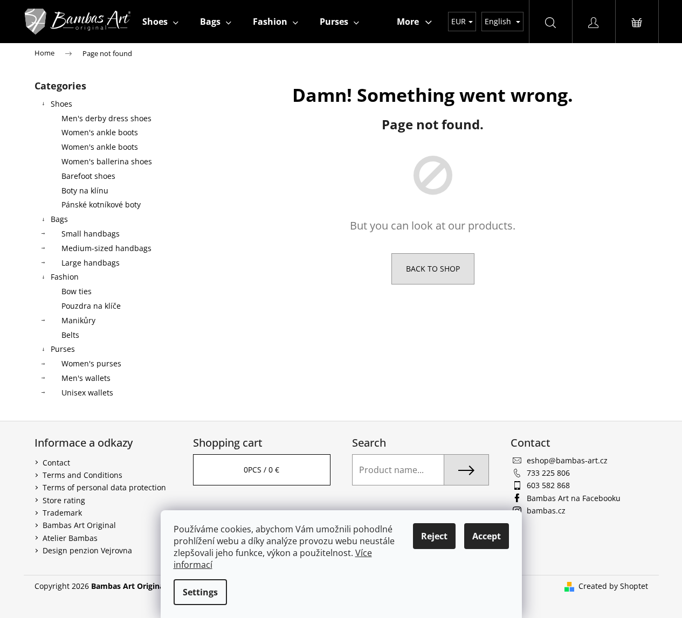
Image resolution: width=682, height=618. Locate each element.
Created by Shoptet (613, 586)
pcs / (261, 469)
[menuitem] (160, 21)
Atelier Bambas (70, 538)
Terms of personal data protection (104, 487)
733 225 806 (548, 473)
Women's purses (91, 363)
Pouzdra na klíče (91, 306)
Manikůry (78, 320)
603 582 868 (548, 485)
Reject (434, 536)
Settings (200, 592)
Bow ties (76, 291)
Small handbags (90, 233)
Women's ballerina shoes (106, 161)
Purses (63, 349)
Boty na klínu (84, 190)
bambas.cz (546, 510)
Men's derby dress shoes (106, 118)
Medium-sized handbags (106, 248)
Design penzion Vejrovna (87, 550)
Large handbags (90, 263)
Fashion (65, 277)
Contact (56, 462)
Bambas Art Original (79, 525)
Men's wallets (86, 378)
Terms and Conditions (82, 475)
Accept (486, 536)
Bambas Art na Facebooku (574, 498)
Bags (59, 219)
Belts (70, 335)
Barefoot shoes (88, 176)
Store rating (64, 500)
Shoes (61, 104)
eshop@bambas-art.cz (567, 460)
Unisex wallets (87, 392)
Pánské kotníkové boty (101, 204)
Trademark (62, 513)
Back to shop (433, 268)
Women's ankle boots (99, 132)
